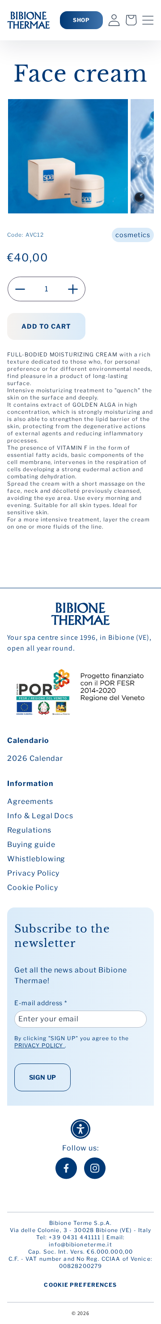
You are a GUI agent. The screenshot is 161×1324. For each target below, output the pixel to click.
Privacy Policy (33, 873)
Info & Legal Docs (40, 816)
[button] (148, 20)
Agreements (30, 801)
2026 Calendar (35, 758)
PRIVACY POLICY (39, 1045)
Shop (81, 20)
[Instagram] (95, 1168)
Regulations (29, 830)
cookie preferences (80, 1284)
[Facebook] (66, 1168)
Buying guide (31, 844)
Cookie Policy (32, 887)
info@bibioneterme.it (80, 1244)
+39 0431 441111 (75, 1237)
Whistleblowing (36, 859)
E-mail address (40, 1003)
